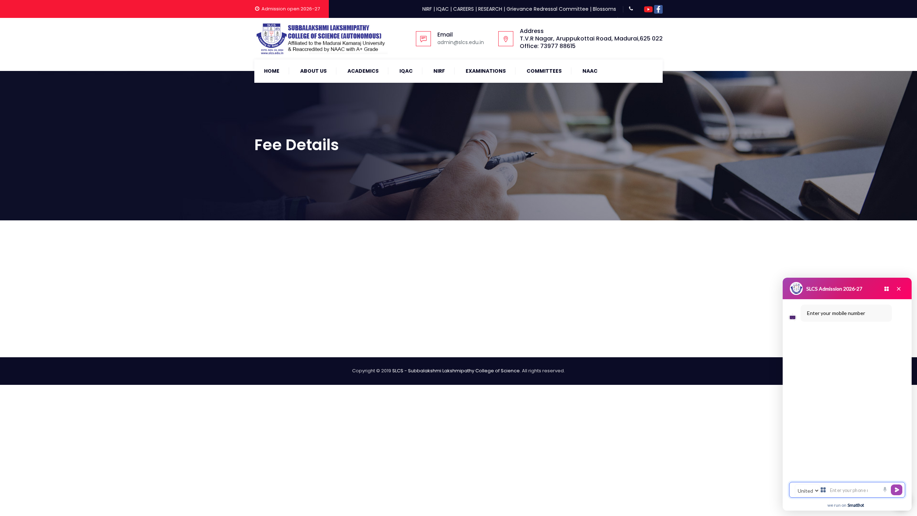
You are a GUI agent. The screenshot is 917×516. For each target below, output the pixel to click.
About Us (313, 71)
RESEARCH (490, 9)
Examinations (486, 71)
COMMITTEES (544, 71)
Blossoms (604, 9)
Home (271, 71)
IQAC (442, 9)
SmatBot (856, 505)
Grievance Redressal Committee (547, 9)
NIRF (427, 9)
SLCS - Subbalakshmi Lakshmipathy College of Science (456, 370)
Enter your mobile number (836, 313)
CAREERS (463, 9)
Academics (363, 71)
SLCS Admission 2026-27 (834, 289)
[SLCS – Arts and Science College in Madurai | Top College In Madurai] (321, 38)
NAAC (589, 71)
